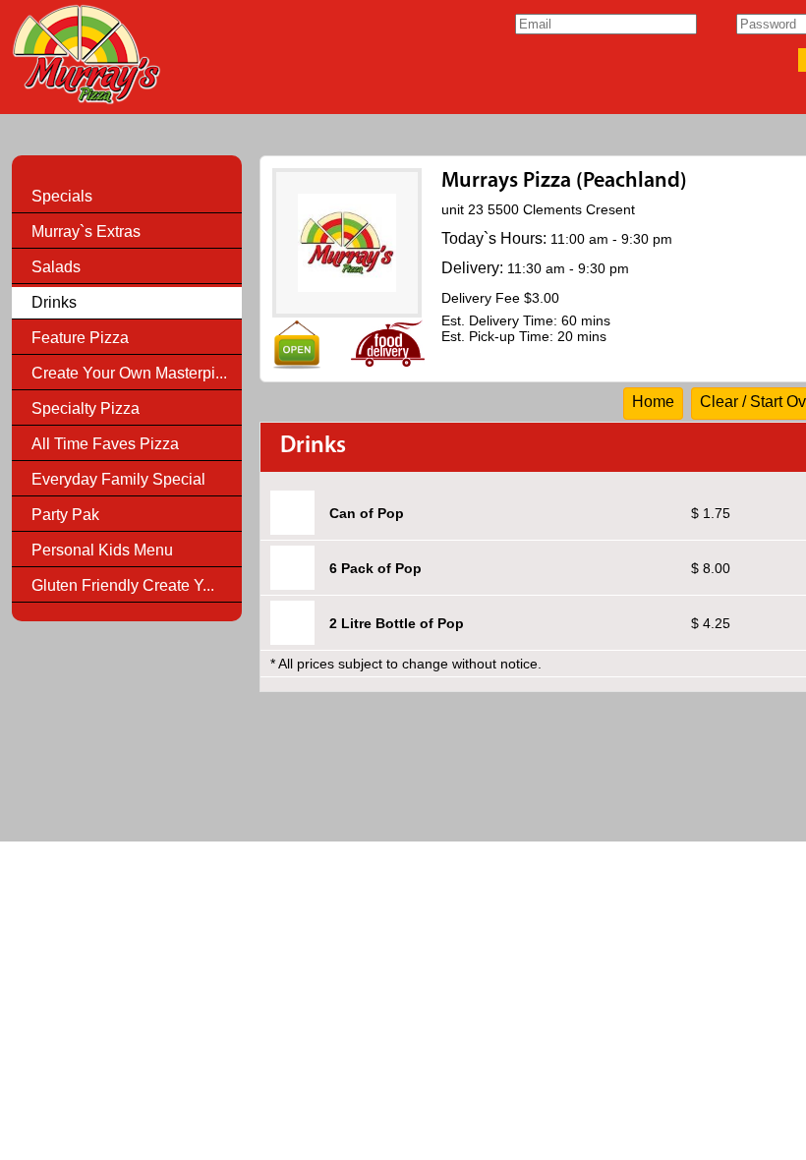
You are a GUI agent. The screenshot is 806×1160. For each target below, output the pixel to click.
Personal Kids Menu (102, 550)
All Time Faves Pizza (105, 443)
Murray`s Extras (86, 231)
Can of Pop (366, 513)
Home (653, 401)
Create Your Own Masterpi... (129, 373)
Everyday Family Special (118, 479)
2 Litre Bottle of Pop (396, 623)
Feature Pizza (80, 337)
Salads (56, 267)
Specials (61, 196)
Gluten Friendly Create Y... (122, 585)
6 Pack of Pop (375, 568)
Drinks (54, 302)
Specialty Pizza (85, 408)
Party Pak (65, 514)
